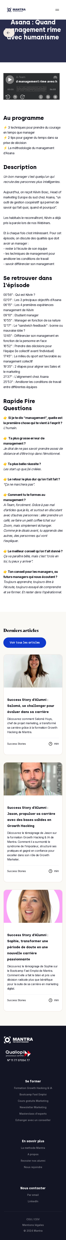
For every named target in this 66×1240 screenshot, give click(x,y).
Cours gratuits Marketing (33, 1100)
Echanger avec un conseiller (33, 1120)
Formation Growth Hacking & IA (33, 1087)
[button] (57, 9)
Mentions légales (33, 1224)
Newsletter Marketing (33, 1107)
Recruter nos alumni (33, 1160)
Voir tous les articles (25, 642)
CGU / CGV (33, 1219)
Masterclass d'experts (33, 1113)
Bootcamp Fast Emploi (33, 1094)
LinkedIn (33, 1201)
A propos (33, 1154)
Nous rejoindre (33, 1167)
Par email (33, 1194)
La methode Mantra (33, 1147)
